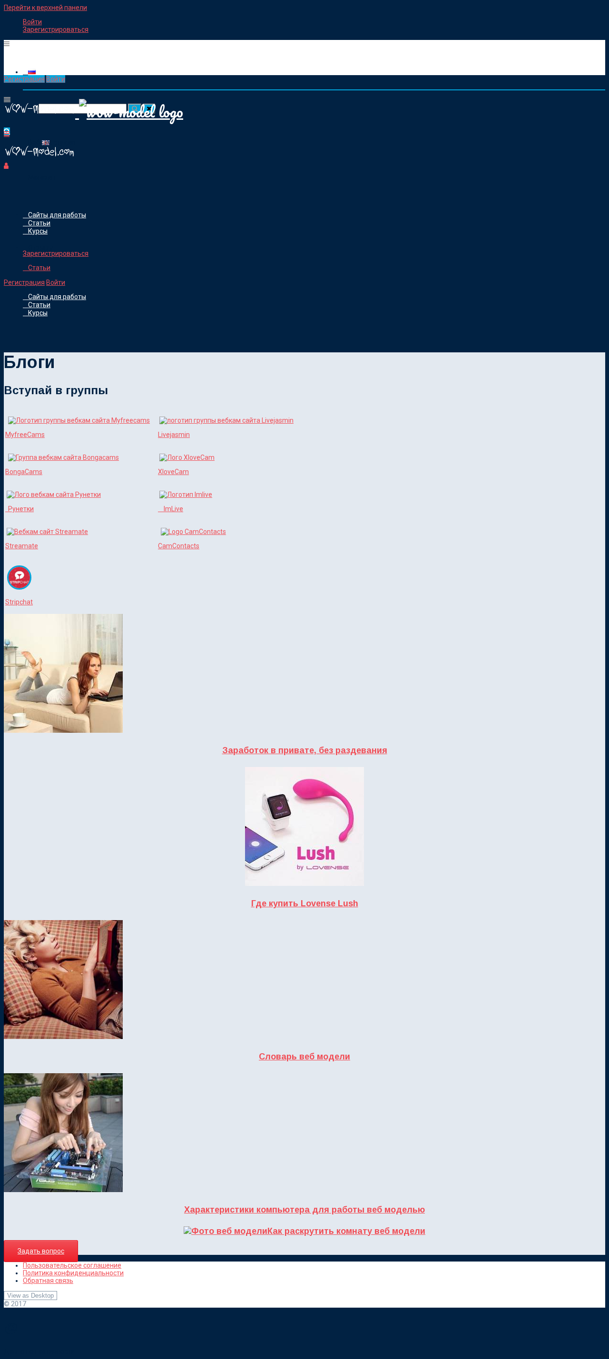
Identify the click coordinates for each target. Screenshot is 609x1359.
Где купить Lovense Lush (304, 903)
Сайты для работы (57, 215)
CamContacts (178, 546)
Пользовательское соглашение (72, 1265)
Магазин (41, 177)
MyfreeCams (25, 434)
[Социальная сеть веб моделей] (39, 158)
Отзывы (40, 248)
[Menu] (7, 44)
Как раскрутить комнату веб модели (346, 1231)
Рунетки (19, 509)
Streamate (21, 546)
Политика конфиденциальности (73, 1273)
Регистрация (24, 79)
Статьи (39, 223)
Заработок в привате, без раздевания (304, 750)
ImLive (170, 509)
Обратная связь (48, 1280)
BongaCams (23, 472)
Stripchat (19, 602)
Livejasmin (174, 434)
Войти (32, 22)
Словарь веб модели (304, 1056)
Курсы (38, 231)
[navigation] (304, 25)
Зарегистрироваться (55, 29)
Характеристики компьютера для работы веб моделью (304, 1209)
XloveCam (173, 472)
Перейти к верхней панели (45, 7)
